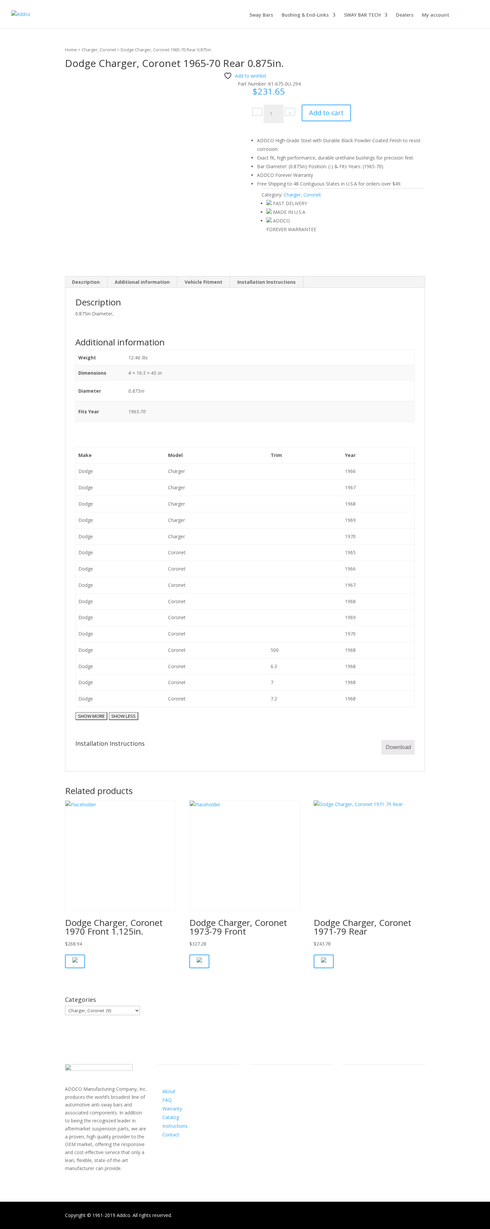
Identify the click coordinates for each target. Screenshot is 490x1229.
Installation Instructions (266, 282)
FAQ (167, 1100)
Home (71, 50)
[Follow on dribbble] (282, 1097)
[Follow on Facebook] (255, 1097)
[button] (75, 961)
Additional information (142, 282)
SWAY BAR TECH (362, 15)
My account (435, 15)
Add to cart (326, 112)
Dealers (404, 15)
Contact (170, 1134)
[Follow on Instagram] (269, 1097)
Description (86, 282)
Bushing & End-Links (305, 15)
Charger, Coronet (99, 50)
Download (398, 747)
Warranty (172, 1108)
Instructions (175, 1126)
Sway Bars (261, 15)
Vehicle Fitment (203, 282)
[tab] (86, 282)
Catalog (170, 1117)
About (168, 1091)
